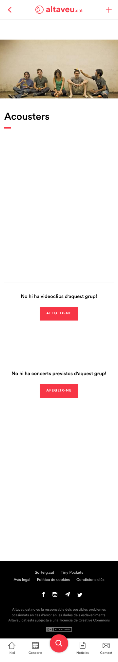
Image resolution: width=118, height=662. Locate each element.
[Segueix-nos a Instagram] (54, 596)
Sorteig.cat (44, 573)
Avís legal (21, 580)
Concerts (35, 652)
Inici (12, 652)
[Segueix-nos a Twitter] (79, 596)
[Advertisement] (59, 201)
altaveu (64, 9)
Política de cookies (53, 580)
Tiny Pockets (72, 573)
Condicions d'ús (90, 580)
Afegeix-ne (59, 313)
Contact (106, 652)
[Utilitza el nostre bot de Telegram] (67, 596)
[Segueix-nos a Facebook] (43, 596)
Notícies (82, 652)
